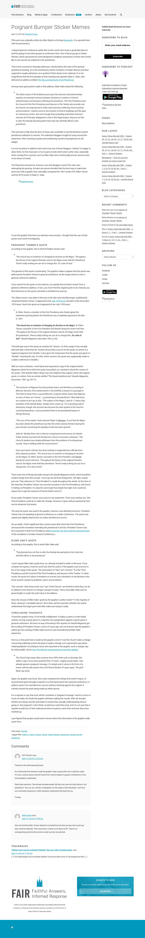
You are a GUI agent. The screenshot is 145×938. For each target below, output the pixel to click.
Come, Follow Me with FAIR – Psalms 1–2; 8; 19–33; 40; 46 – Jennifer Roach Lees (117, 179)
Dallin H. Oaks (28, 735)
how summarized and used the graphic (55, 650)
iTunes (104, 279)
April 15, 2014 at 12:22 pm (32, 759)
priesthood (64, 735)
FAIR (34, 6)
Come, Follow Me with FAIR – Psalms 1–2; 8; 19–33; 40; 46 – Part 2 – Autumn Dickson (117, 168)
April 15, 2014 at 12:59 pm (32, 819)
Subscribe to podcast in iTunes (114, 85)
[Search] (121, 15)
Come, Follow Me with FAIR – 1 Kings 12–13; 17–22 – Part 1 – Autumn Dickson (117, 240)
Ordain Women (54, 735)
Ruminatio (68, 40)
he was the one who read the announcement (69, 531)
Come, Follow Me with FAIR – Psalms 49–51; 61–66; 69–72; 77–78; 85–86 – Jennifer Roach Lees (117, 139)
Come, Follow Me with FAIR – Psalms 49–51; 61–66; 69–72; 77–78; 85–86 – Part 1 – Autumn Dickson (117, 150)
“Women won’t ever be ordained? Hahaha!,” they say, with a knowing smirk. (41, 850)
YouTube (105, 283)
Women (24, 731)
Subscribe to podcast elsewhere (114, 88)
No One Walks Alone (124, 225)
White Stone (27, 815)
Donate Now (105, 891)
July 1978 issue (59, 301)
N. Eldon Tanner (40, 735)
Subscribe (118, 56)
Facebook (106, 270)
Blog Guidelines (108, 123)
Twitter (105, 275)
